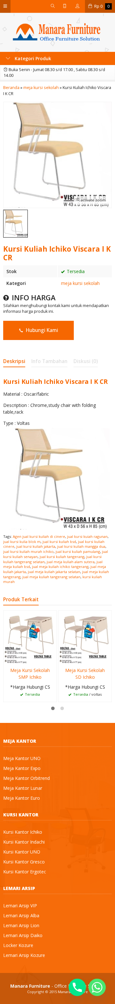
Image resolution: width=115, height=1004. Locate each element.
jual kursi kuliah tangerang (62, 556)
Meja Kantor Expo (22, 768)
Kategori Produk (32, 58)
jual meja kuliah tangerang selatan (51, 576)
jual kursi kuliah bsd (59, 541)
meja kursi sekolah (80, 283)
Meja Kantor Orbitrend (26, 778)
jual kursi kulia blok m (22, 541)
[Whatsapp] (97, 987)
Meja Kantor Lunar (22, 788)
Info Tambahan (49, 361)
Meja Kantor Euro (21, 798)
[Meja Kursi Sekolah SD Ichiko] (84, 637)
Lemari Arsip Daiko (22, 935)
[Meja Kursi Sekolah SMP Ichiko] (30, 637)
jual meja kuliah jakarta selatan (54, 571)
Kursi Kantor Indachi (24, 842)
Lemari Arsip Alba (21, 915)
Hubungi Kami (41, 330)
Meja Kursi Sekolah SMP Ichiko (30, 673)
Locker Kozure (18, 945)
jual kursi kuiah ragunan (87, 536)
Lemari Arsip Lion (21, 925)
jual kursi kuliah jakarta (35, 546)
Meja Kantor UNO (22, 758)
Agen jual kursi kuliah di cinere (39, 536)
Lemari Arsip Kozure (24, 955)
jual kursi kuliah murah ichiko (28, 551)
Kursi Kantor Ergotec (24, 872)
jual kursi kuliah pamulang (78, 551)
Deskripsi (14, 361)
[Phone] (77, 987)
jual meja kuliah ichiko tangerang (60, 566)
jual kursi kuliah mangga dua (81, 546)
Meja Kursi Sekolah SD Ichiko (85, 673)
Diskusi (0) (85, 361)
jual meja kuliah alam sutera (71, 561)
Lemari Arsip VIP (20, 906)
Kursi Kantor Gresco (24, 862)
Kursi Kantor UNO (21, 852)
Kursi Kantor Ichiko (22, 832)
